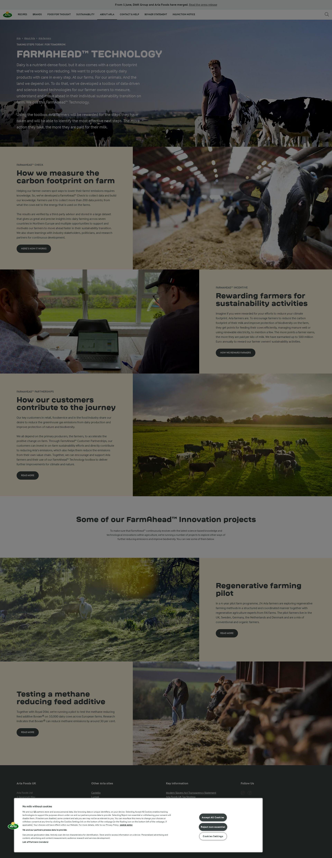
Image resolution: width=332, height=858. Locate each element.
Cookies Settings (213, 836)
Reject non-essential (213, 826)
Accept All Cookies (213, 817)
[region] (138, 825)
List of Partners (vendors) (35, 842)
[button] (13, 826)
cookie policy (126, 825)
